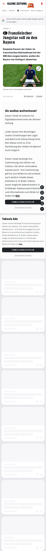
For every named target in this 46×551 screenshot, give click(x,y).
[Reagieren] (42, 187)
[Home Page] (17, 3)
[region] (23, 10)
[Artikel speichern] (42, 198)
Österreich (29, 96)
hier (18, 196)
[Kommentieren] (42, 193)
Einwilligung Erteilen (23, 202)
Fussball (39, 96)
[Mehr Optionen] (42, 209)
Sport (6, 28)
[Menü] (3, 3)
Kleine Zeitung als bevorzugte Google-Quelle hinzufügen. (24, 20)
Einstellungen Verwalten (23, 207)
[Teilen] (42, 203)
